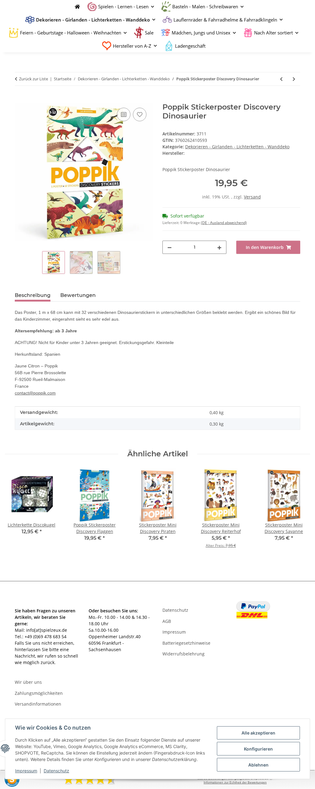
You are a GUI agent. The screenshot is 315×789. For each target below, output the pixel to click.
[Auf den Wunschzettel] (139, 114)
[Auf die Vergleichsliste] (123, 114)
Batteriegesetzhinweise (186, 643)
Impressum (26, 770)
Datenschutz (56, 770)
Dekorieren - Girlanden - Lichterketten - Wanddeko (237, 147)
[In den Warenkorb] (20, 99)
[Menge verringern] (169, 247)
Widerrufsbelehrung (183, 654)
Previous (15, 512)
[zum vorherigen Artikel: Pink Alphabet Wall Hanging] (281, 79)
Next (300, 512)
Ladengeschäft (190, 46)
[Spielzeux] (75, 6)
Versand (252, 197)
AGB (166, 621)
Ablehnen (258, 764)
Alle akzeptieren (258, 732)
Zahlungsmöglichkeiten (39, 693)
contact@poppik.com (35, 392)
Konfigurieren (258, 748)
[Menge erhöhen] (219, 247)
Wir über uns (28, 682)
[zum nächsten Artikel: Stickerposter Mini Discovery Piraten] (294, 79)
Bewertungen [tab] (78, 295)
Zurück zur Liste (33, 79)
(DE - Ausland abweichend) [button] (224, 222)
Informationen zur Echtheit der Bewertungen (235, 782)
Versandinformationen (38, 704)
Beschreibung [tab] (32, 295)
